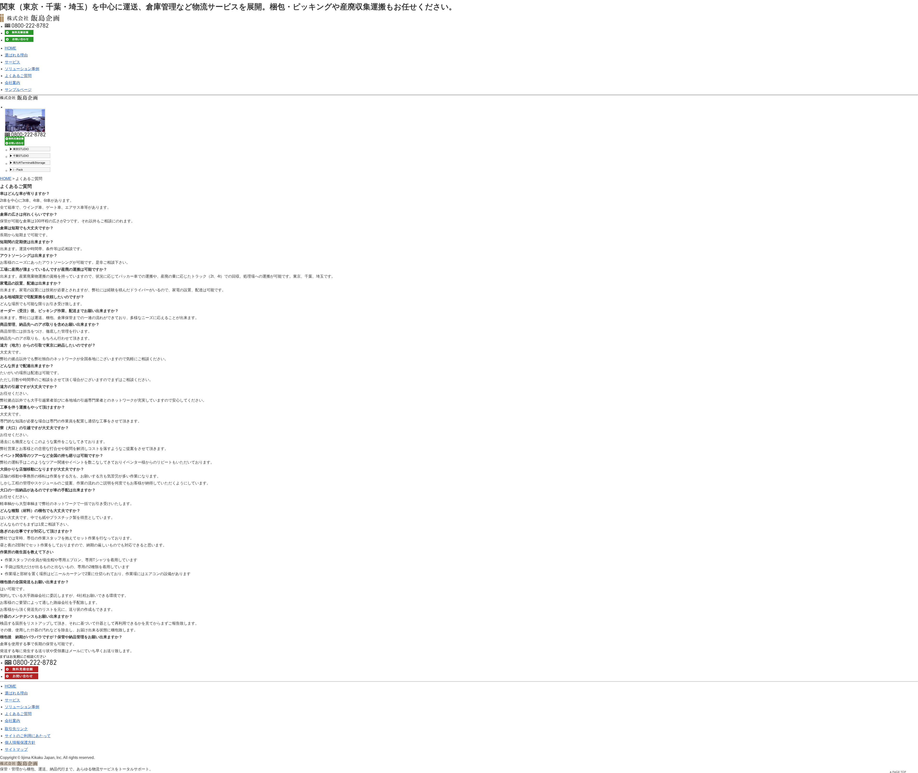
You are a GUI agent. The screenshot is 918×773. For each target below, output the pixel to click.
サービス (12, 62)
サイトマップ (16, 749)
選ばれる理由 (16, 55)
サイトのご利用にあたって (28, 736)
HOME (10, 48)
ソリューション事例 (22, 69)
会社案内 (12, 83)
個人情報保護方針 (20, 742)
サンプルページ (18, 90)
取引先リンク (16, 729)
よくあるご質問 (18, 76)
